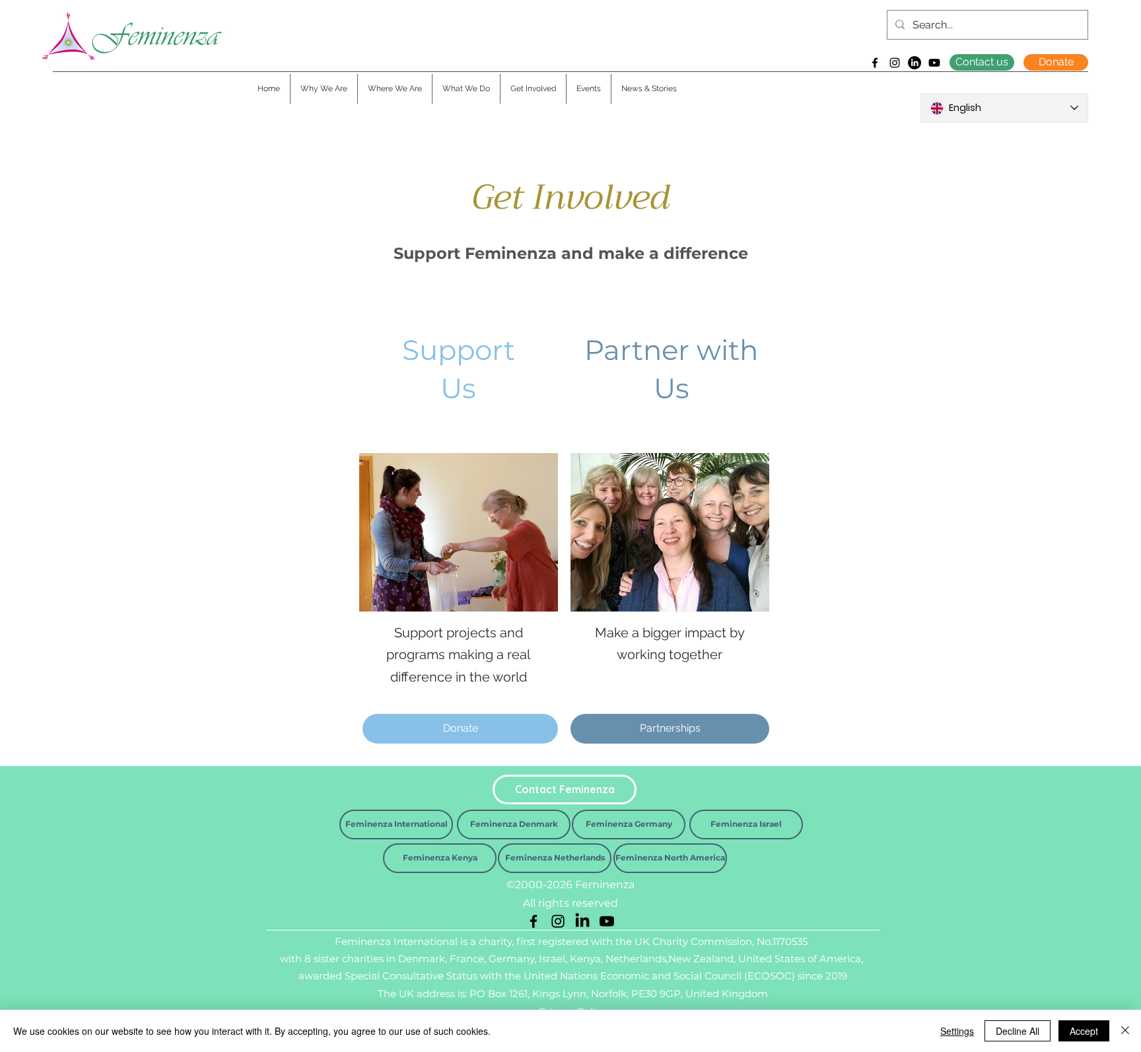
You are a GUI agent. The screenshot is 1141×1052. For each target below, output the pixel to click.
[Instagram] (894, 62)
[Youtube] (934, 62)
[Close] (1125, 1030)
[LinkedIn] (914, 62)
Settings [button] (957, 1030)
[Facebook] (875, 62)
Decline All (1017, 1030)
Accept (1084, 1030)
